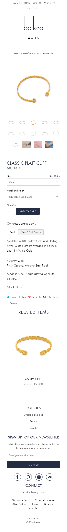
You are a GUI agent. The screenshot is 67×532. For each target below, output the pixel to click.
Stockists (49, 504)
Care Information (45, 500)
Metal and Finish (15, 190)
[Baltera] (33, 24)
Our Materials (20, 500)
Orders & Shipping (33, 414)
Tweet (13, 297)
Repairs (33, 428)
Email (56, 297)
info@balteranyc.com (33, 492)
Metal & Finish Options (31, 232)
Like (24, 297)
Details (12, 232)
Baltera (37, 522)
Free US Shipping (21, 2)
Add (45, 297)
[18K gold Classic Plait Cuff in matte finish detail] (33, 89)
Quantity (11, 205)
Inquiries (33, 508)
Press (35, 504)
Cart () (51, 2)
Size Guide (54, 176)
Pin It (34, 297)
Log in (37, 2)
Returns (33, 421)
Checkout (33, 8)
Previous (13, 303)
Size (9, 176)
